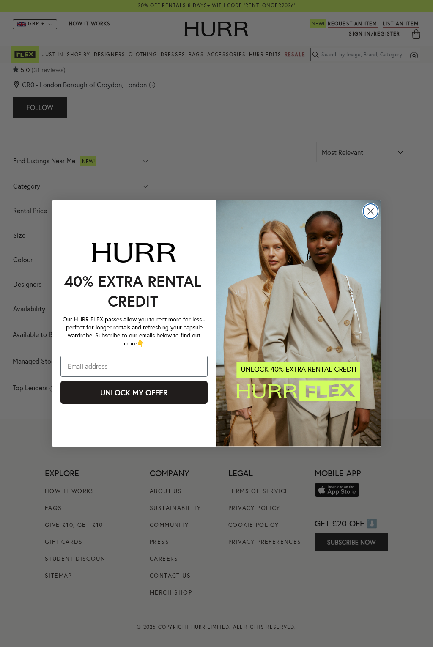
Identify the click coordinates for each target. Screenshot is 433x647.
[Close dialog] (370, 211)
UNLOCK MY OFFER (134, 392)
